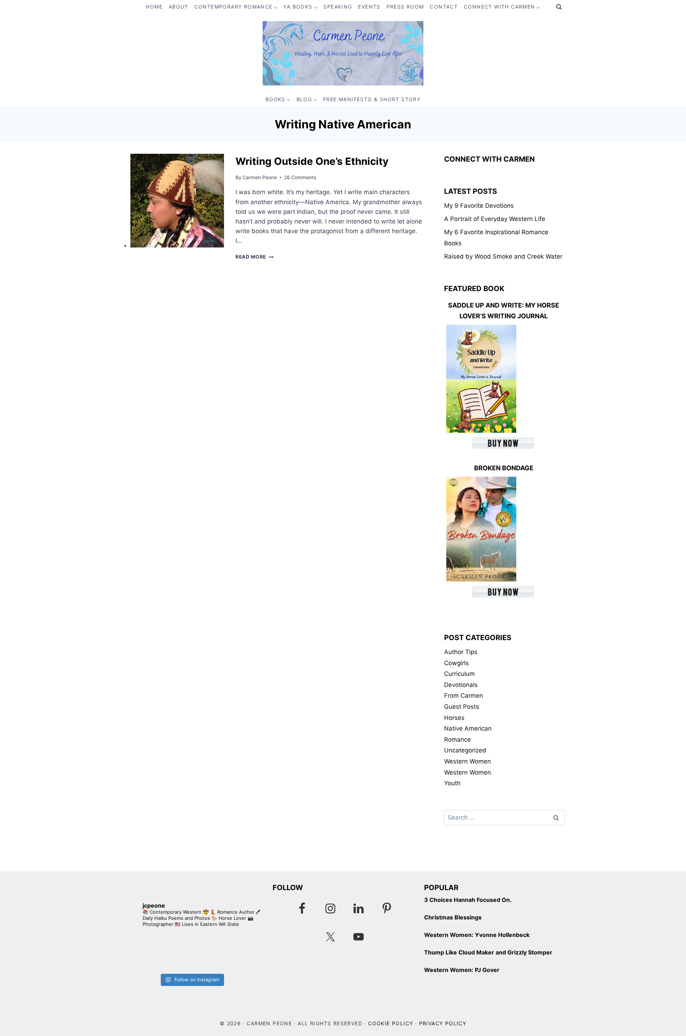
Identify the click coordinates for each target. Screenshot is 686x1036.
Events (369, 7)
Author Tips (460, 652)
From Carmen (463, 695)
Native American (468, 728)
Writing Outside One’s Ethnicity (311, 161)
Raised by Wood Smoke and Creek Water (503, 256)
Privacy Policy (443, 1023)
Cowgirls (456, 663)
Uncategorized (465, 750)
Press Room (405, 7)
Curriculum (459, 673)
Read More (254, 257)
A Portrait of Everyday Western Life (494, 218)
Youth (452, 783)
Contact (444, 7)
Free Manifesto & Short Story (372, 99)
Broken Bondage (503, 468)
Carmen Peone (260, 177)
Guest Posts (461, 706)
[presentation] (177, 200)
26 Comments (300, 177)
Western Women (467, 761)
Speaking (337, 7)
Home (154, 7)
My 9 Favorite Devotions (479, 205)
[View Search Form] (559, 7)
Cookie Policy (390, 1023)
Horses (454, 717)
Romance (457, 739)
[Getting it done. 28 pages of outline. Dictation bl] (227, 952)
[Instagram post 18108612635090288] (156, 952)
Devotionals (461, 684)
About (178, 7)
